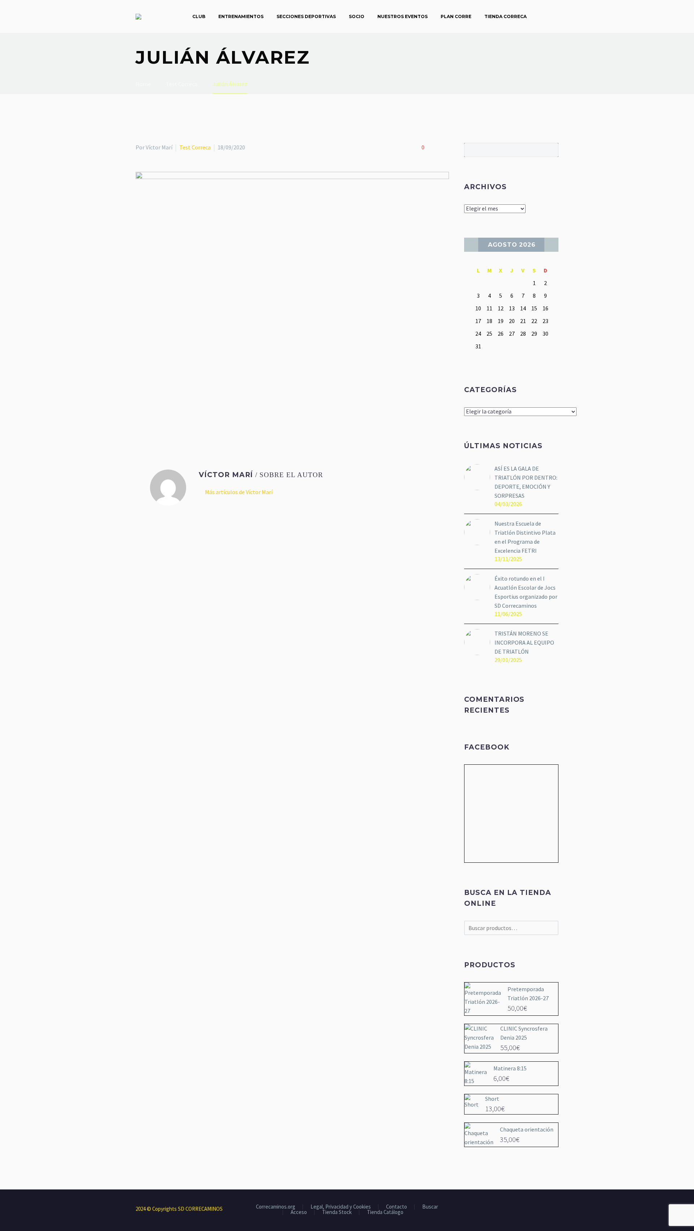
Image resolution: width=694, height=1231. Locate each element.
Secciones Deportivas (306, 16)
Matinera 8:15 (510, 1068)
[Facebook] (140, 418)
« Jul (471, 245)
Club (198, 16)
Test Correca (195, 147)
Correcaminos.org (275, 1207)
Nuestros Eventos (402, 16)
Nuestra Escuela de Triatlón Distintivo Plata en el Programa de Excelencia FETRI (525, 537)
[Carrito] (557, 16)
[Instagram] (547, 1209)
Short (492, 1098)
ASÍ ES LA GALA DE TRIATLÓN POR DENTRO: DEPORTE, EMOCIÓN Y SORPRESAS (525, 482)
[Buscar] (540, 16)
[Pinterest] (161, 418)
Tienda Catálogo (385, 1212)
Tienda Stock (337, 1212)
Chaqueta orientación (526, 1129)
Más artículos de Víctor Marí (239, 492)
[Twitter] (151, 418)
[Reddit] (193, 418)
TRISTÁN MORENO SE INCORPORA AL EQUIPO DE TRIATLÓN (524, 642)
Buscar (550, 150)
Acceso (299, 1212)
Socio (356, 16)
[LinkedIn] (182, 418)
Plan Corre (456, 16)
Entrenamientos (241, 16)
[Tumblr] (172, 418)
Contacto (396, 1207)
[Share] (556, 1209)
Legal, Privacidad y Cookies (340, 1207)
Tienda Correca (505, 16)
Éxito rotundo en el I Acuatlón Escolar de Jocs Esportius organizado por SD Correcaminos (525, 592)
